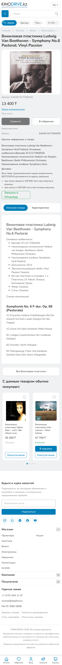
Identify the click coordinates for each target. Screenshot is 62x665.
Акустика (7, 540)
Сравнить (15, 121)
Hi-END (6, 568)
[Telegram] (20, 521)
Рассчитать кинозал (32, 617)
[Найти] (56, 14)
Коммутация (8, 562)
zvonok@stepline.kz (12, 600)
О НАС (51, 22)
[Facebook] (27, 521)
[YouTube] (35, 521)
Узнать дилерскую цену (13, 109)
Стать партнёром (10, 617)
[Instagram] (5, 521)
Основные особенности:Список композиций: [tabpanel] (30, 289)
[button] (56, 54)
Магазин (7, 529)
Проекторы (41, 22)
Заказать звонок (10, 612)
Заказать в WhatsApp (11, 195)
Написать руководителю (35, 612)
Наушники (7, 557)
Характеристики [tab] (40, 207)
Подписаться (29, 511)
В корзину (46, 448)
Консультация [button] (16, 455)
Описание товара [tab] (15, 207)
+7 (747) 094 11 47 (12, 595)
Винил (5, 546)
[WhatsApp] (12, 521)
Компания (8, 575)
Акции (10, 22)
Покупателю (10, 581)
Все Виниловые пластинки (31, 371)
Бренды (25, 22)
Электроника (9, 551)
